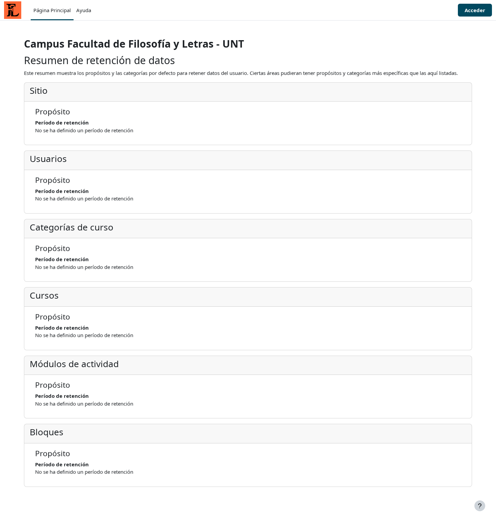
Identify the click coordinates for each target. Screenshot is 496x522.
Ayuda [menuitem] (83, 10)
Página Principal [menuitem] (52, 10)
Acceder (475, 10)
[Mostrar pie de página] (479, 505)
